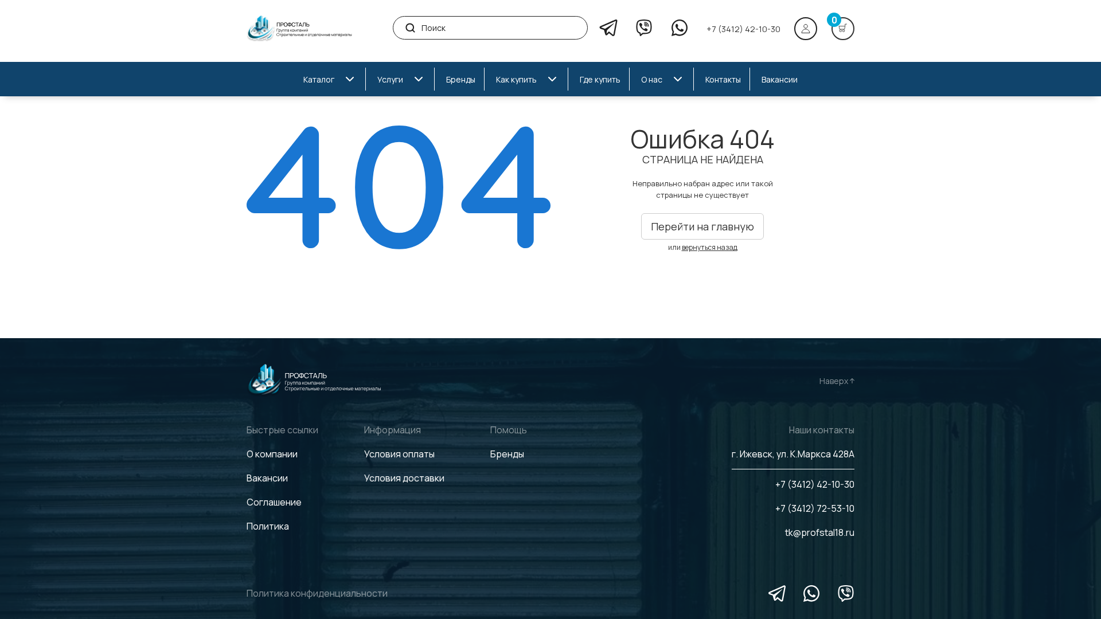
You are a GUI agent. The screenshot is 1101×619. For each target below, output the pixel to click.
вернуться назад (709, 247)
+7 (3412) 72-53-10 (814, 508)
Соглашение (274, 502)
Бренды (507, 454)
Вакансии (267, 478)
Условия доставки (404, 478)
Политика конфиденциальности (317, 593)
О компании (272, 454)
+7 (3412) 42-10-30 (743, 28)
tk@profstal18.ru (819, 532)
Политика (268, 526)
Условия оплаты (399, 454)
